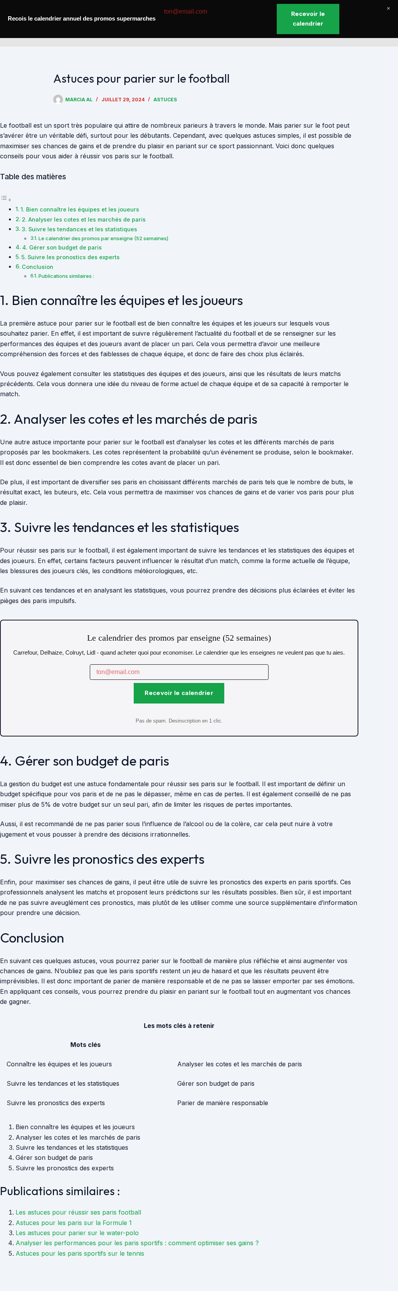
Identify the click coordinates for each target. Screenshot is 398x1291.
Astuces (165, 99)
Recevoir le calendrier (179, 693)
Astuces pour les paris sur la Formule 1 (74, 1223)
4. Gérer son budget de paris (62, 247)
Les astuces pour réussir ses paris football (78, 1212)
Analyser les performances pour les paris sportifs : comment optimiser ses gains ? (137, 1243)
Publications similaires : (66, 276)
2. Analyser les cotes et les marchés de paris (84, 219)
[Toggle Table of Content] (6, 199)
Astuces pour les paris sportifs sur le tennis (80, 1253)
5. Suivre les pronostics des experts (70, 257)
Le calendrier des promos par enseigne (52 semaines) (103, 238)
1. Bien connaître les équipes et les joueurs (80, 209)
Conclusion (37, 266)
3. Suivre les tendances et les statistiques (79, 229)
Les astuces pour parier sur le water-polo (77, 1233)
